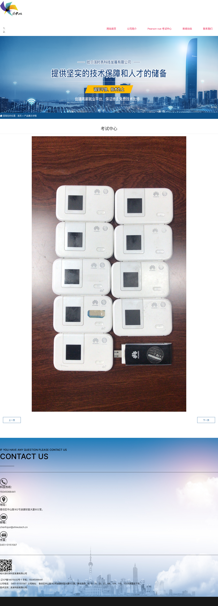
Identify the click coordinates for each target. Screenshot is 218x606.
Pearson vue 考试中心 (160, 28)
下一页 (206, 420)
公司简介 (132, 28)
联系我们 (208, 28)
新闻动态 (187, 28)
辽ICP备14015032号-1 (11, 579)
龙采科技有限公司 (18, 587)
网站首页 (111, 28)
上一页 (12, 420)
